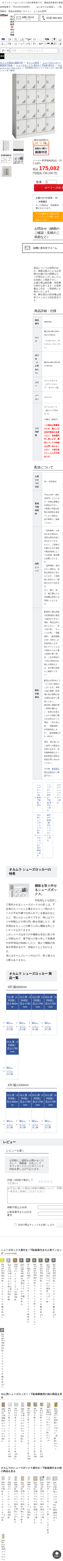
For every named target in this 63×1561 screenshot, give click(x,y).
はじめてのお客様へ (45, 7)
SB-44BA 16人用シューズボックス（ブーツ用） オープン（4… (48, 1441)
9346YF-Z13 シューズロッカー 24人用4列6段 (16, 1297)
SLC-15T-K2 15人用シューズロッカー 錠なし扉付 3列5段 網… (10, 1297)
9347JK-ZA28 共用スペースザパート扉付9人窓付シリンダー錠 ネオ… (42, 1518)
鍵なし (10, 1028)
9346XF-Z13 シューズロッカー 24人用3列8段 (9, 1515)
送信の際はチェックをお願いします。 (37, 1240)
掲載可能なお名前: (17, 1223)
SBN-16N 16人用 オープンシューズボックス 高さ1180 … (28, 1450)
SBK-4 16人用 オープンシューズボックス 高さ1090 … (9, 1449)
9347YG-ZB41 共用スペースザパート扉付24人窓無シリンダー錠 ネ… (22, 1518)
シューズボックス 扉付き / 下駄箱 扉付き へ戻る (49, 797)
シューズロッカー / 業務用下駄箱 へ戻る (39, 795)
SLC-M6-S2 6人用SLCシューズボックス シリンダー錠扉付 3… (29, 1308)
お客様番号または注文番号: (19, 1229)
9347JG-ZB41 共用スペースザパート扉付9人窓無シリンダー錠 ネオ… (35, 1518)
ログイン (27, 11)
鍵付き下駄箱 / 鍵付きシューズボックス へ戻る (49, 827)
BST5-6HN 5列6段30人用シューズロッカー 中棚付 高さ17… (41, 1306)
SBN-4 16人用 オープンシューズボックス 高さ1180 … (35, 1449)
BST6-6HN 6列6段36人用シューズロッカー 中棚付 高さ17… (54, 1306)
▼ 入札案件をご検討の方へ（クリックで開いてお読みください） (47, 217)
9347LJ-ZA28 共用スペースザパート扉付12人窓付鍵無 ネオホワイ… (55, 1517)
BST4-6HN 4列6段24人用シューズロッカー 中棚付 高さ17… (2, 1306)
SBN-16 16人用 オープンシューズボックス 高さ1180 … (41, 1449)
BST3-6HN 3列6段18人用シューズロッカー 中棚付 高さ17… (2, 1376)
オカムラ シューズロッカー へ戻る (59, 794)
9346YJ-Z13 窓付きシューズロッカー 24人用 (3, 1517)
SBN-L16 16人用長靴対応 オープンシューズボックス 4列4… (4, 1441)
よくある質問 (40, 11)
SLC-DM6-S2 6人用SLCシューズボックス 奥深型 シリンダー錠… (48, 1298)
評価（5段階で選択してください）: (20, 1197)
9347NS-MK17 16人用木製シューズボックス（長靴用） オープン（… (56, 1444)
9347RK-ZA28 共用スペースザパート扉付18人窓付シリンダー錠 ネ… (16, 1518)
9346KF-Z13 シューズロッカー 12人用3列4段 (29, 1515)
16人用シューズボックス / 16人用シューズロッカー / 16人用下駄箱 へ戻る (39, 835)
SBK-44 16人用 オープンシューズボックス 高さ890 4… (15, 1449)
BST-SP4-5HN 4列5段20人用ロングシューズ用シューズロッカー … (35, 1311)
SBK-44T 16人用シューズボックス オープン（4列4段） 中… (22, 1441)
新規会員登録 (14, 11)
